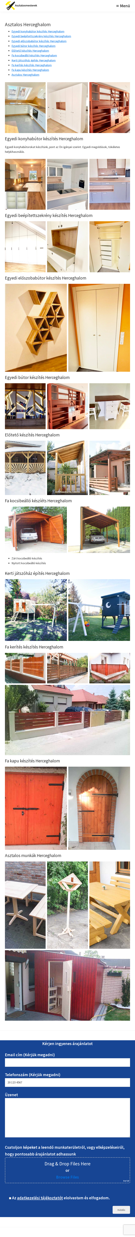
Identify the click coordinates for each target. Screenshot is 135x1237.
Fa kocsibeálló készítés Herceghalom (34, 55)
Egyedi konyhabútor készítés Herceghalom (38, 31)
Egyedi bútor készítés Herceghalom (33, 46)
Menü (125, 5)
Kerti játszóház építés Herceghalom (34, 60)
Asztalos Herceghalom (25, 75)
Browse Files (67, 1177)
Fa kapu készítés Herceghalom (30, 70)
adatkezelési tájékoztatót (40, 1197)
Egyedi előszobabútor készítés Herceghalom (39, 41)
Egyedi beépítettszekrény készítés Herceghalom (41, 36)
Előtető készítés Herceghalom (30, 51)
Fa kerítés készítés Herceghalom (32, 65)
